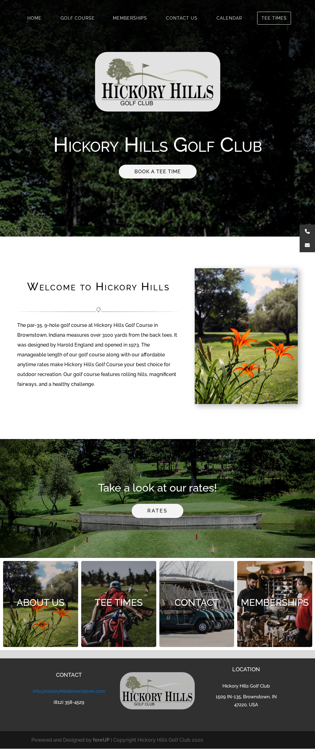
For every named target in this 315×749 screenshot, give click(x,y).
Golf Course (78, 18)
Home (34, 18)
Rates (157, 511)
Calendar (229, 18)
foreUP (101, 740)
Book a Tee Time (157, 172)
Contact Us (181, 18)
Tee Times (274, 18)
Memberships (130, 18)
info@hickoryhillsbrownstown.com (69, 691)
